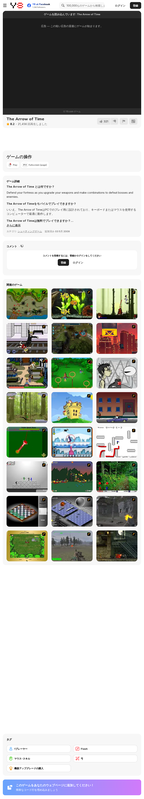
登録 (135, 5)
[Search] (62, 5)
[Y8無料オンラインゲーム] (16, 5)
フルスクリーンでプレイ (72, 89)
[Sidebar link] (5, 5)
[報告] (124, 121)
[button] (14, 225)
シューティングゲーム (30, 231)
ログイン (120, 5)
